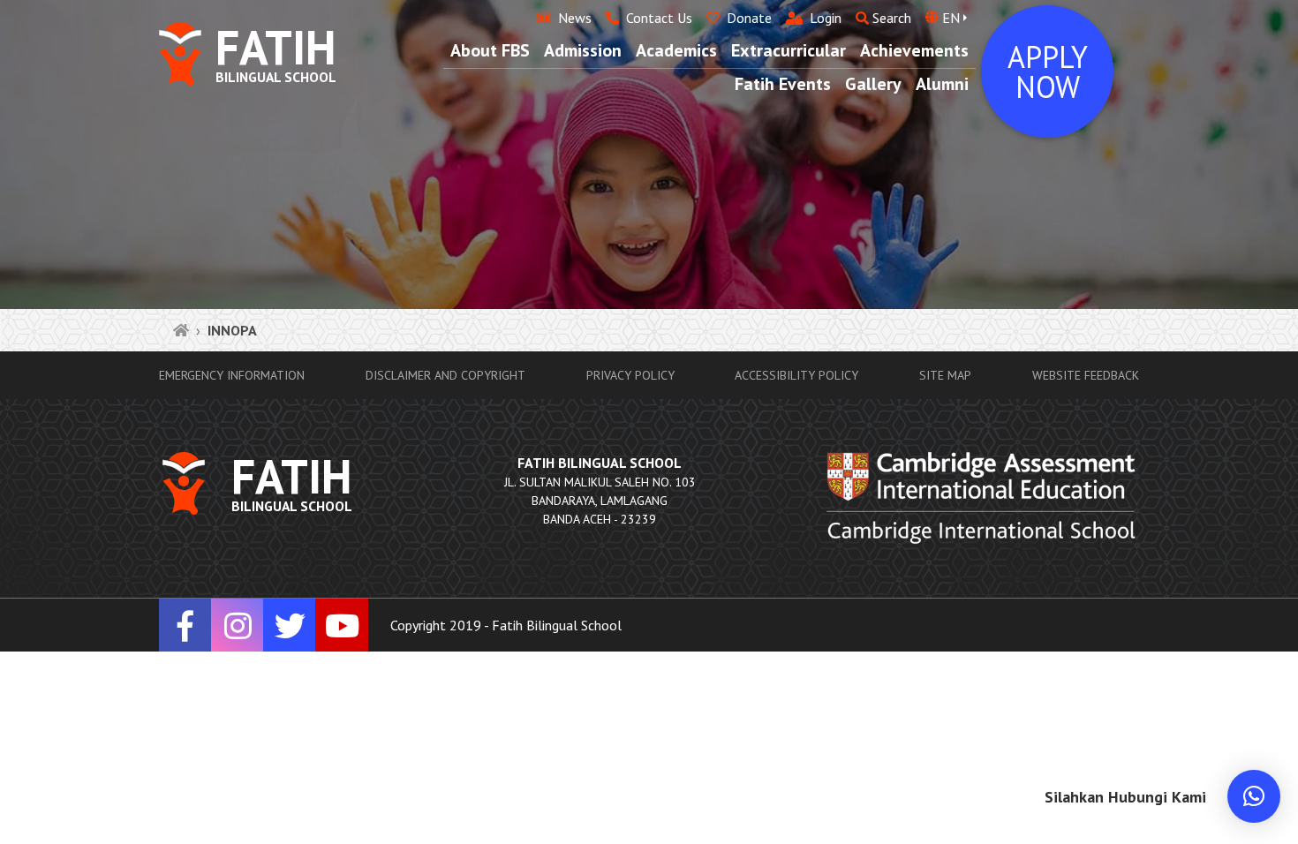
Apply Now (1047, 71)
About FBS (490, 50)
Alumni (942, 83)
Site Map (945, 375)
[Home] (181, 330)
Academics (676, 50)
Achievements (914, 50)
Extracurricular (788, 50)
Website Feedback (1085, 375)
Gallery (873, 83)
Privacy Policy (630, 375)
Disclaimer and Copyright (445, 375)
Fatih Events (783, 83)
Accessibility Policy (796, 375)
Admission (583, 50)
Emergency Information (232, 375)
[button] (1253, 796)
